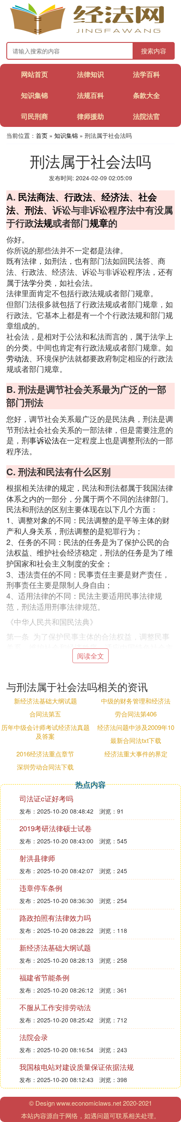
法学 (29, 282)
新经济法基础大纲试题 (45, 700)
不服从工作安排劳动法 (55, 1007)
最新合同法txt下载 (135, 740)
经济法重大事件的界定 (136, 753)
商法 (46, 196)
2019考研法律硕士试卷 (55, 828)
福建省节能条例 (44, 977)
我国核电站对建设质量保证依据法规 (76, 1066)
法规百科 (90, 95)
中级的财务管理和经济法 (135, 700)
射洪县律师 (37, 858)
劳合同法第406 (136, 713)
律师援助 (90, 116)
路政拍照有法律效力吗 (55, 917)
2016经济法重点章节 (45, 753)
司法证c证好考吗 (46, 798)
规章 (99, 222)
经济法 (115, 196)
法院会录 (33, 1037)
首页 (42, 135)
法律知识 (90, 74)
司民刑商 (34, 116)
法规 (43, 222)
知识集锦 (34, 95)
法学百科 (146, 74)
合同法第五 (45, 713)
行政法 (78, 196)
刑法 (34, 209)
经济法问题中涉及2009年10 (135, 727)
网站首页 (34, 74)
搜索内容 (153, 50)
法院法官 (146, 116)
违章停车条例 (40, 887)
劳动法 (17, 358)
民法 (27, 196)
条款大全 (146, 95)
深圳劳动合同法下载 (45, 766)
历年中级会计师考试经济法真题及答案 (45, 731)
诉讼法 (48, 440)
